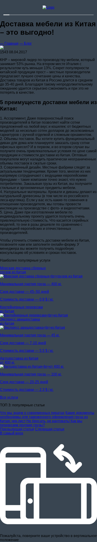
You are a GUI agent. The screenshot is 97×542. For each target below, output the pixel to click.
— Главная (9, 43)
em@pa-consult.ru (18, 9)
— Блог (25, 43)
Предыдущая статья (17, 429)
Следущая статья (49, 429)
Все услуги (9, 397)
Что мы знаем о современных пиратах (32, 413)
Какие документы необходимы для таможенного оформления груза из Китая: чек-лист (47, 417)
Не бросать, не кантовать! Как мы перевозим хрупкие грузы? (41, 423)
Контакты (74, 13)
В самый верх (11, 433)
